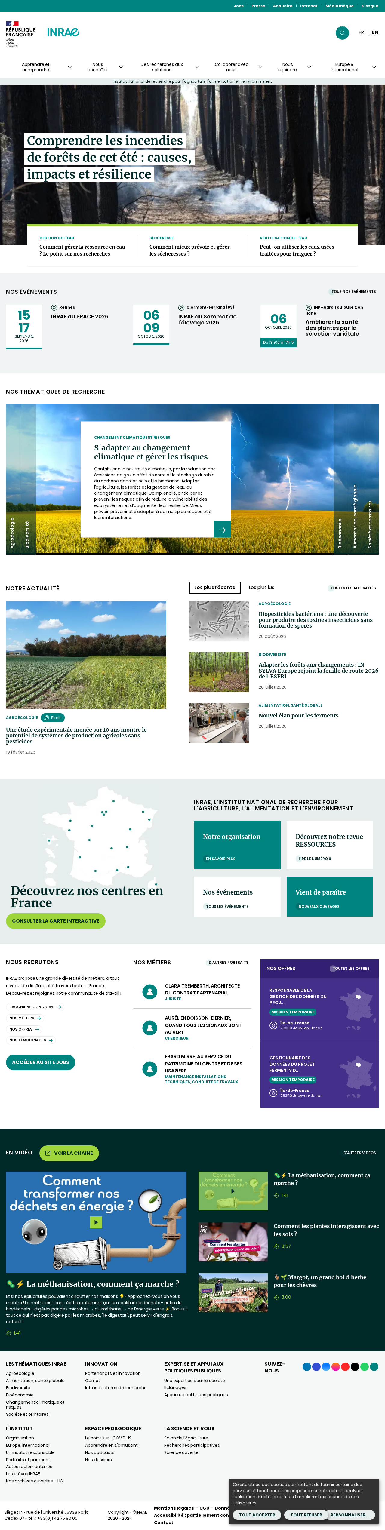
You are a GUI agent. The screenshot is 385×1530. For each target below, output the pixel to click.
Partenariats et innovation (113, 1373)
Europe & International (344, 67)
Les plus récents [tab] (214, 587)
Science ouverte (181, 1452)
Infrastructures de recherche (116, 1388)
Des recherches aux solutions (162, 67)
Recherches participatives (192, 1445)
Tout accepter (257, 1515)
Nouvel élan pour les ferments (298, 716)
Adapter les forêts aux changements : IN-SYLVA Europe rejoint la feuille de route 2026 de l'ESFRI (319, 671)
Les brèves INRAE (23, 1474)
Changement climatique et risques (35, 1404)
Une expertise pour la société (194, 1381)
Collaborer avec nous (231, 67)
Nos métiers (21, 1018)
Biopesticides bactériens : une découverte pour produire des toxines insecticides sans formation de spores (316, 620)
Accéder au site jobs (40, 1062)
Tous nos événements (353, 291)
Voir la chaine (73, 1153)
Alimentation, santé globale (290, 705)
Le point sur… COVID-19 (108, 1438)
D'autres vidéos (359, 1152)
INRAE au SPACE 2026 (79, 317)
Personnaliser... (350, 1515)
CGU (204, 1508)
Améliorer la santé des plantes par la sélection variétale (332, 328)
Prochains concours (31, 1006)
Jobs (239, 5)
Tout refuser (306, 1515)
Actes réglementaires (29, 1467)
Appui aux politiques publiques (196, 1395)
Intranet (309, 5)
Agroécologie (22, 717)
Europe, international (28, 1445)
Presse (258, 5)
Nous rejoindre (287, 67)
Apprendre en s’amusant (111, 1445)
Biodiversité (272, 654)
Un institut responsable (30, 1452)
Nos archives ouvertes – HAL (35, 1481)
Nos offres (20, 1029)
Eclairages (175, 1387)
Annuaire (282, 5)
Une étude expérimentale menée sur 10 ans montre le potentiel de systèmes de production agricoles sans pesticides (76, 736)
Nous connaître (98, 67)
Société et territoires (27, 1414)
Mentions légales (174, 1508)
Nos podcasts (100, 1452)
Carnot (92, 1381)
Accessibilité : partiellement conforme (199, 1515)
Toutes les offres (351, 968)
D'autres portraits (228, 962)
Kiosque (370, 5)
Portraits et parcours (28, 1460)
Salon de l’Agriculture (186, 1438)
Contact (163, 1522)
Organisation (20, 1438)
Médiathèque (339, 5)
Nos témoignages (27, 1040)
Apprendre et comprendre (36, 67)
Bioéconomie (20, 1395)
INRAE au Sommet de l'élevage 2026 (207, 320)
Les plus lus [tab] (261, 587)
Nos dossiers (98, 1460)
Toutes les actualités (353, 588)
